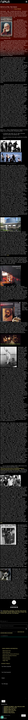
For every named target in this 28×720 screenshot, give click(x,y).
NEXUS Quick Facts (7, 650)
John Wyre (17, 610)
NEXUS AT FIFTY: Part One (10, 710)
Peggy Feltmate (17, 8)
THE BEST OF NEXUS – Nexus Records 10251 (14, 706)
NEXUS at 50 (14, 611)
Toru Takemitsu (15, 613)
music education (3, 611)
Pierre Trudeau (21, 611)
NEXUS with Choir (6, 657)
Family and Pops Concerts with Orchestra (11, 654)
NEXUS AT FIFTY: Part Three (10, 707)
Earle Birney (11, 610)
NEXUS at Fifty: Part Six (9, 712)
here (8, 255)
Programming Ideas (6, 658)
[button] (26, 2)
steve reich (9, 613)
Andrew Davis (6, 610)
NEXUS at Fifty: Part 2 (9, 711)
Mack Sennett (23, 610)
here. (1, 522)
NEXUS (9, 611)
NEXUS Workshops (6, 652)
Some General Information (10, 648)
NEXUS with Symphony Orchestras (10, 655)
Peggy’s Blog (5, 660)
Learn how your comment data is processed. (12, 632)
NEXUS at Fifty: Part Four (9, 709)
